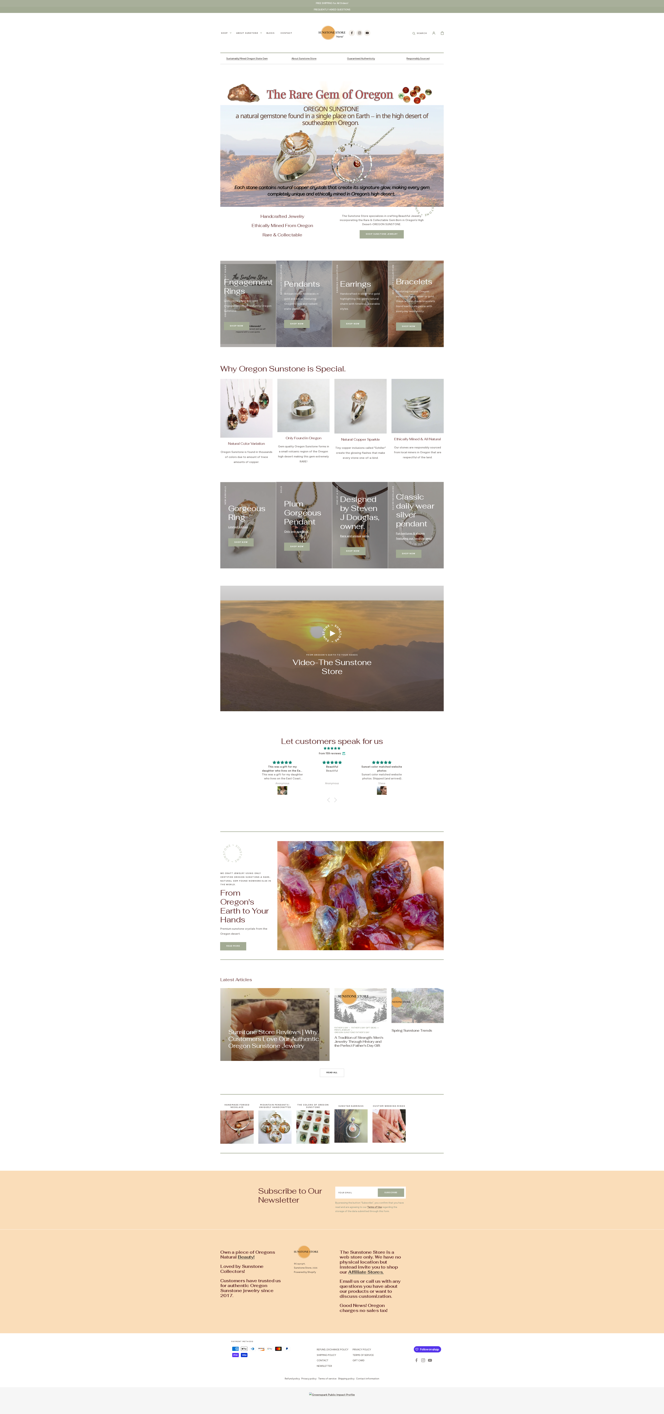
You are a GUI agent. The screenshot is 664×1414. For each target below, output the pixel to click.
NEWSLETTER (324, 1366)
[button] (419, 33)
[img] (332, 748)
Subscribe (390, 1192)
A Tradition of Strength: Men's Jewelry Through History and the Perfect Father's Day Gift (358, 1041)
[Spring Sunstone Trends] (417, 1024)
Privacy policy (308, 1378)
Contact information (367, 1378)
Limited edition (238, 527)
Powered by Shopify (305, 1272)
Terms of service (327, 1378)
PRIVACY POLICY (362, 1349)
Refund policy (292, 1378)
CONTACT (322, 1360)
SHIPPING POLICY (326, 1355)
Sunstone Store (302, 1267)
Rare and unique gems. (355, 536)
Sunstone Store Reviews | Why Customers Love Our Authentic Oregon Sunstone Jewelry (273, 1039)
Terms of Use (374, 1207)
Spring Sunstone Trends (411, 1030)
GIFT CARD (359, 1360)
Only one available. (296, 531)
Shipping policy (346, 1378)
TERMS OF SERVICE (363, 1355)
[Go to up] (659, 1409)
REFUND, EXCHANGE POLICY (332, 1349)
